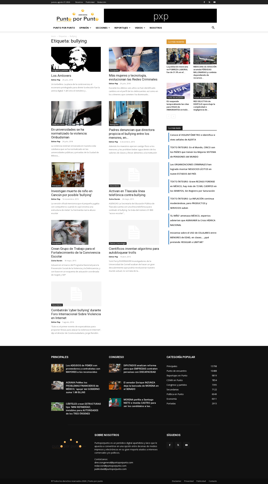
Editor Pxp (55, 80)
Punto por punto (64, 27)
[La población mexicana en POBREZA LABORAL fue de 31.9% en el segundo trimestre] (178, 56)
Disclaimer (176, 481)
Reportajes (121, 27)
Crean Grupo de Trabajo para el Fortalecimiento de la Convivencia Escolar (75, 252)
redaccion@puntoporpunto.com (110, 465)
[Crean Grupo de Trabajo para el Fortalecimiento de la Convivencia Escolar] (76, 232)
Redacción (101, 2)
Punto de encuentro (202, 63)
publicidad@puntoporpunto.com (110, 469)
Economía (171, 63)
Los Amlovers (61, 76)
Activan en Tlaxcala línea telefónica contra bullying (127, 193)
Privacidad (189, 481)
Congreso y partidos (60, 70)
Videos (139, 27)
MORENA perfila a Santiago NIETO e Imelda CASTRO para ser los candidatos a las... (140, 403)
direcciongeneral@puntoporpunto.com (113, 462)
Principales (114, 70)
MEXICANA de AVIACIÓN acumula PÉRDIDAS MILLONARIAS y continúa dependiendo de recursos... (204, 72)
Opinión (84, 27)
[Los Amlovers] (76, 59)
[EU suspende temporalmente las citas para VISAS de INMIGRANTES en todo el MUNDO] (178, 91)
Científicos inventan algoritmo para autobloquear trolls (134, 250)
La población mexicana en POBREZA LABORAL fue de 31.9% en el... (177, 69)
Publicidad (90, 2)
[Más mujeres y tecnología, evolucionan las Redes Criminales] (134, 59)
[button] (213, 28)
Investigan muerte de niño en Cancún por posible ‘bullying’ (71, 193)
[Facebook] (204, 2)
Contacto (213, 481)
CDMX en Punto (58, 124)
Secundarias (115, 186)
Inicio (53, 36)
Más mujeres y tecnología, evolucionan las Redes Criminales (133, 77)
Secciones (101, 27)
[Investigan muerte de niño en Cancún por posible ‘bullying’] (76, 174)
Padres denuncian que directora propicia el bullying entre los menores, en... (131, 133)
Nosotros (79, 2)
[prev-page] (168, 116)
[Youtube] (214, 2)
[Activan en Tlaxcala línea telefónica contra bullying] (134, 174)
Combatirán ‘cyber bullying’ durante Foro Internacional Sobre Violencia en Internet (76, 314)
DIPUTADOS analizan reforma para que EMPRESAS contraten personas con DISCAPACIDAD (141, 368)
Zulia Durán (114, 199)
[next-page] (173, 116)
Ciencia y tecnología (118, 243)
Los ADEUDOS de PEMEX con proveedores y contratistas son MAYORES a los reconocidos (83, 368)
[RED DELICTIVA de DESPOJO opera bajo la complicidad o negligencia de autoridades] (205, 91)
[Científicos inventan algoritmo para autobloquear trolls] (134, 232)
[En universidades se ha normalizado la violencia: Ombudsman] (76, 113)
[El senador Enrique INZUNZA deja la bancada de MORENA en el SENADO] (115, 385)
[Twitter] (209, 2)
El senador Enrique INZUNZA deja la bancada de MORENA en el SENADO (141, 385)
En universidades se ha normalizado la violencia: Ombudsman (69, 133)
